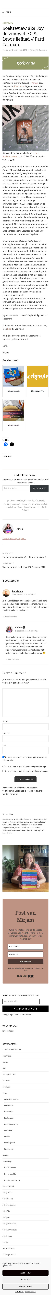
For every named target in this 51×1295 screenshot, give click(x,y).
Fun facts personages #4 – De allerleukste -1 (24, 557)
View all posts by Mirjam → (14, 538)
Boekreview (7, 23)
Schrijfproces (7, 1199)
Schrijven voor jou (9, 1230)
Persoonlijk (7, 1161)
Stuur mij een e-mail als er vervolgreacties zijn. (25, 767)
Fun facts (6, 1081)
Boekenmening (16, 501)
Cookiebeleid (19, 1292)
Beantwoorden (11, 617)
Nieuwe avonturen (12, 1180)
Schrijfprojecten (8, 1205)
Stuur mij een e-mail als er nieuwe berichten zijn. (26, 771)
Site (4, 745)
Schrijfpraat (7, 1192)
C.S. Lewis (39, 501)
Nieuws (5, 1155)
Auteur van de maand (11, 1050)
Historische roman (12, 504)
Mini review (8, 1149)
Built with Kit (25, 976)
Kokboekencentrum (26, 507)
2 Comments (43, 50)
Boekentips (8, 1105)
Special (5, 1242)
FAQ (4, 1068)
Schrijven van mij (9, 1223)
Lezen (38, 507)
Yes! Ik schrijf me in (25, 1009)
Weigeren (25, 1280)
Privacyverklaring (30, 1292)
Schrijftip (6, 1211)
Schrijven (6, 1217)
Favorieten (8, 1130)
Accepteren (25, 1273)
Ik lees (24, 504)
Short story (7, 1236)
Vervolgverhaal (8, 1255)
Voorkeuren (25, 1286)
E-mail (5, 734)
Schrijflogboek (8, 1186)
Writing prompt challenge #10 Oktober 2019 (23, 567)
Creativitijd (6, 1056)
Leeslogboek (9, 1143)
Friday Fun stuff (9, 1074)
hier (9, 329)
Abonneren (39, 488)
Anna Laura (17, 591)
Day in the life (10, 1168)
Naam (5, 722)
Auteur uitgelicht (11, 1099)
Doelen (5, 1062)
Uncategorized (8, 1248)
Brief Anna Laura (11, 1124)
